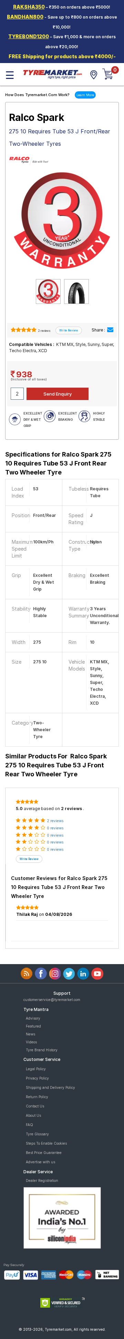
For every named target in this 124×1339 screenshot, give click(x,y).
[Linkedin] (83, 974)
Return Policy (37, 1097)
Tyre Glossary (37, 1134)
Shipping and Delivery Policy (50, 1087)
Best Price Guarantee (44, 1153)
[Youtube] (97, 974)
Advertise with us (40, 1162)
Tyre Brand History (42, 1050)
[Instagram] (55, 974)
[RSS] (27, 974)
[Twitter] (69, 974)
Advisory (33, 1018)
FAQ (29, 1125)
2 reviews (44, 331)
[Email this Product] (110, 330)
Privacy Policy (37, 1078)
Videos (31, 1042)
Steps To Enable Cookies (46, 1143)
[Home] (52, 73)
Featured (33, 1026)
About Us (33, 1115)
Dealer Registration (42, 1180)
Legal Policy (36, 1069)
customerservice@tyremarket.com (51, 1000)
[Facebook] (41, 974)
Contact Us (35, 1106)
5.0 (19, 808)
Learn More (85, 95)
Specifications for (58, 463)
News (30, 1034)
